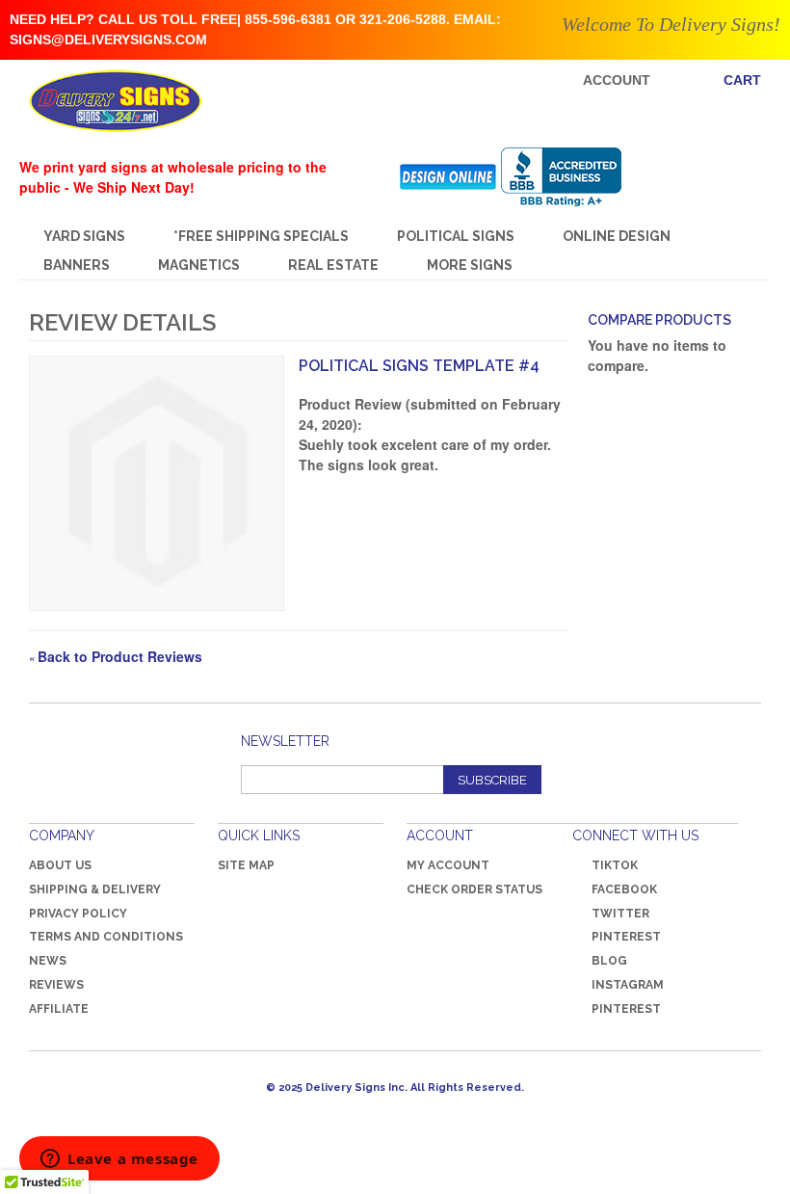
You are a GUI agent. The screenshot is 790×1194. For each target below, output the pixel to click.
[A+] (575, 176)
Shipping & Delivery (95, 889)
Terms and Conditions (106, 936)
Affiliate (59, 1009)
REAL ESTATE (333, 265)
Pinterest (626, 936)
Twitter (620, 913)
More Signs (470, 265)
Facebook (624, 889)
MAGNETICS (199, 265)
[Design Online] (449, 177)
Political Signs (455, 236)
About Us (60, 865)
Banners (76, 265)
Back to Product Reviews (115, 656)
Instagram (628, 985)
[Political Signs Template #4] (156, 483)
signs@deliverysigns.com (108, 39)
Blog (609, 961)
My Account (448, 865)
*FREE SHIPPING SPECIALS (261, 236)
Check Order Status (474, 889)
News (47, 961)
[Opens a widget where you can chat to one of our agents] (119, 1160)
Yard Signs (84, 236)
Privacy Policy (78, 913)
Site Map (246, 865)
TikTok (615, 865)
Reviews (56, 985)
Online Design (617, 236)
